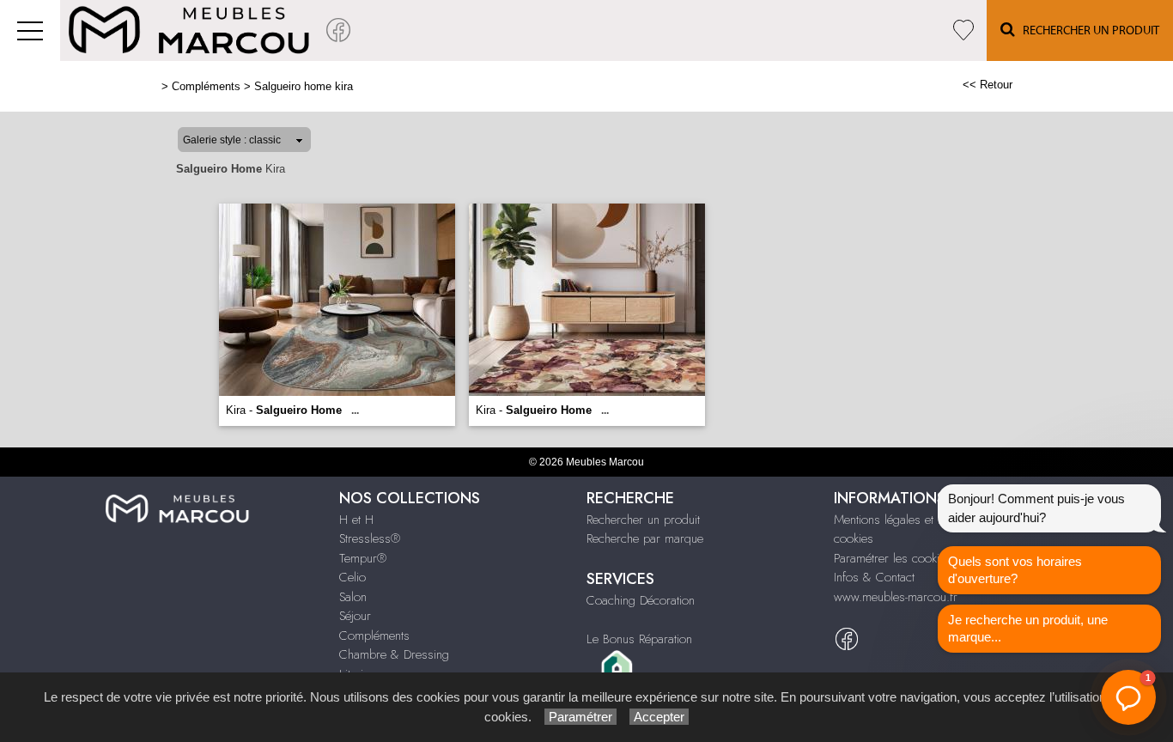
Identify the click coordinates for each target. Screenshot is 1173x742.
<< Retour (987, 84)
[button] (1128, 697)
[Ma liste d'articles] (963, 30)
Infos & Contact (874, 577)
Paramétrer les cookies (892, 558)
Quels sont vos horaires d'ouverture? (1015, 570)
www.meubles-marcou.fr (895, 596)
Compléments (206, 86)
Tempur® (362, 558)
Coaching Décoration (640, 600)
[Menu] (30, 30)
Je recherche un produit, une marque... (1028, 628)
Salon (353, 596)
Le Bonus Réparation (639, 638)
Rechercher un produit (643, 519)
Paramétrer (580, 716)
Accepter (659, 716)
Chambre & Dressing (394, 654)
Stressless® (369, 538)
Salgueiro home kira (303, 86)
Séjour (355, 615)
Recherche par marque (644, 538)
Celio (352, 577)
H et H (356, 519)
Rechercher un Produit (1087, 31)
